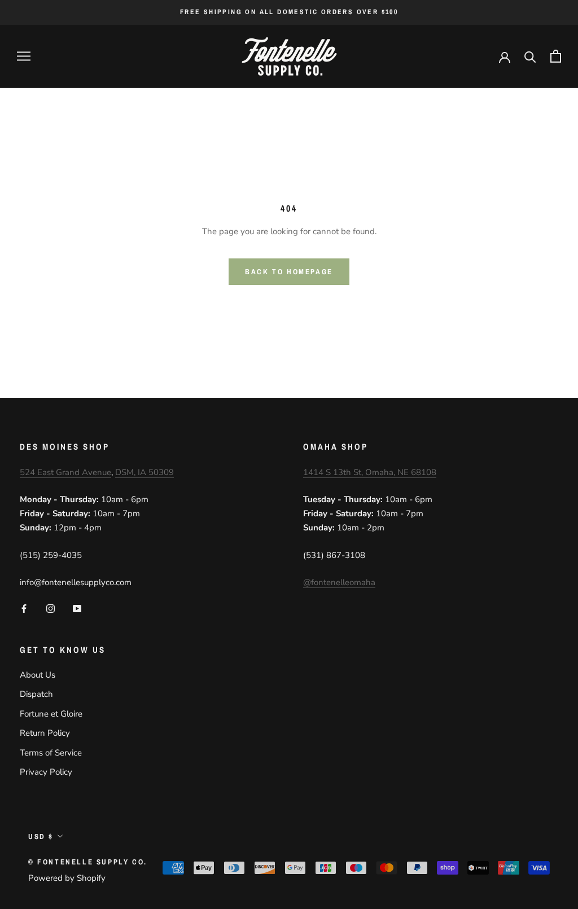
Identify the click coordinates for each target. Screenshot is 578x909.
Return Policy (45, 733)
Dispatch (36, 694)
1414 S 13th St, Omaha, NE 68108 (369, 472)
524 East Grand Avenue (65, 472)
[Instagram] (50, 608)
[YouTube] (77, 608)
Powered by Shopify (67, 878)
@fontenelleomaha (339, 582)
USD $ (41, 836)
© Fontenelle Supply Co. (87, 862)
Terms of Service (51, 752)
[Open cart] (555, 56)
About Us (37, 674)
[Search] (530, 56)
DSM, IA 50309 (144, 472)
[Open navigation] (23, 56)
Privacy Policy (46, 772)
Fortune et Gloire (51, 713)
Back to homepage (289, 271)
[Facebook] (24, 608)
